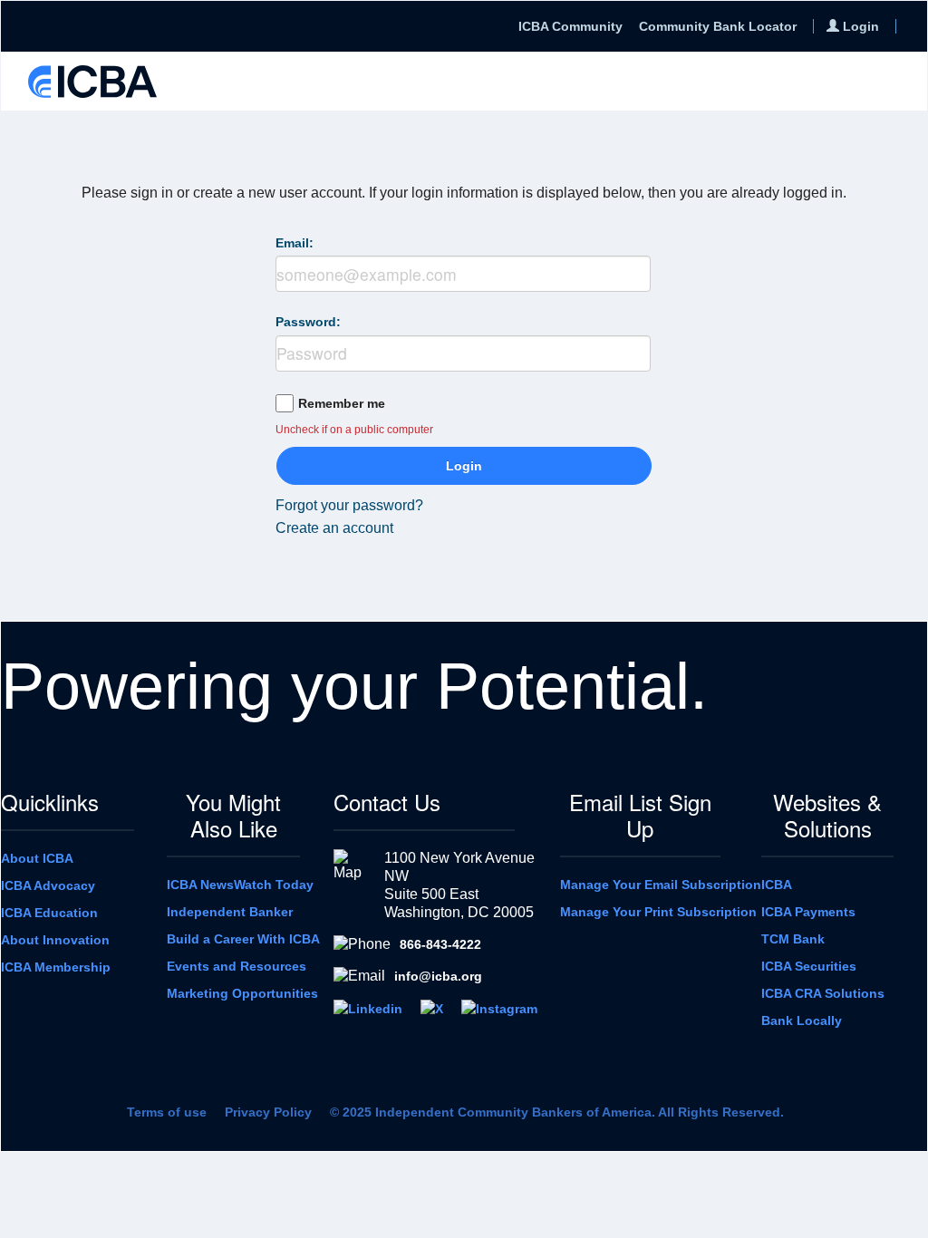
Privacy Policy (268, 1112)
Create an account (334, 528)
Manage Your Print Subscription (658, 911)
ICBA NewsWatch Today (240, 884)
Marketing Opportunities (242, 993)
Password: (308, 321)
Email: (295, 243)
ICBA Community (570, 26)
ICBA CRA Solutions (822, 993)
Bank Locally (801, 1020)
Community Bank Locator (718, 26)
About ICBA (37, 858)
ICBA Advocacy (48, 885)
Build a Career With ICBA (243, 939)
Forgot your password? (349, 505)
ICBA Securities (808, 966)
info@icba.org (438, 976)
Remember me (341, 403)
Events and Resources (236, 966)
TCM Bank (793, 939)
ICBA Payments (808, 911)
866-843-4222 (440, 944)
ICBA (776, 884)
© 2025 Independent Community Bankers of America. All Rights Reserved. (557, 1112)
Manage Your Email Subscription (660, 884)
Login (464, 466)
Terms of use (167, 1112)
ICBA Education (49, 912)
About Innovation (55, 940)
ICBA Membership (56, 967)
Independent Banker (230, 911)
